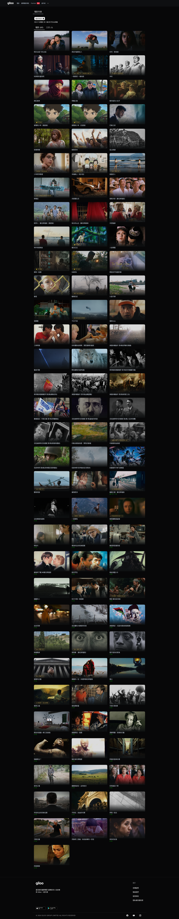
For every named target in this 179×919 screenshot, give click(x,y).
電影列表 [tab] (38, 11)
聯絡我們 (136, 892)
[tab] (47, 3)
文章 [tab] (49, 27)
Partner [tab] (35, 3)
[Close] (43, 18)
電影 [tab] (18, 3)
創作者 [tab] (43, 3)
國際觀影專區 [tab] (25, 3)
